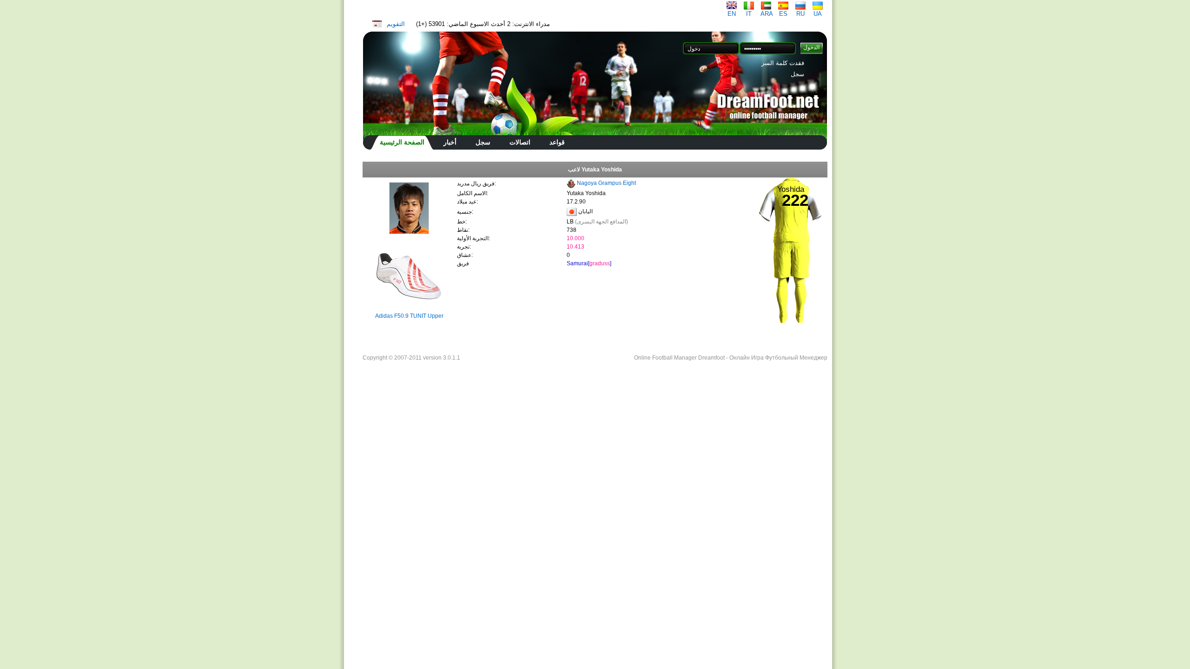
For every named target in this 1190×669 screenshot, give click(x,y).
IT (749, 13)
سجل (797, 74)
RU (800, 13)
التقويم (396, 23)
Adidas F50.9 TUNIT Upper (409, 316)
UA (817, 13)
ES (783, 13)
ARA (766, 13)
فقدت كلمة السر (782, 62)
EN (731, 13)
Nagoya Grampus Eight (606, 183)
